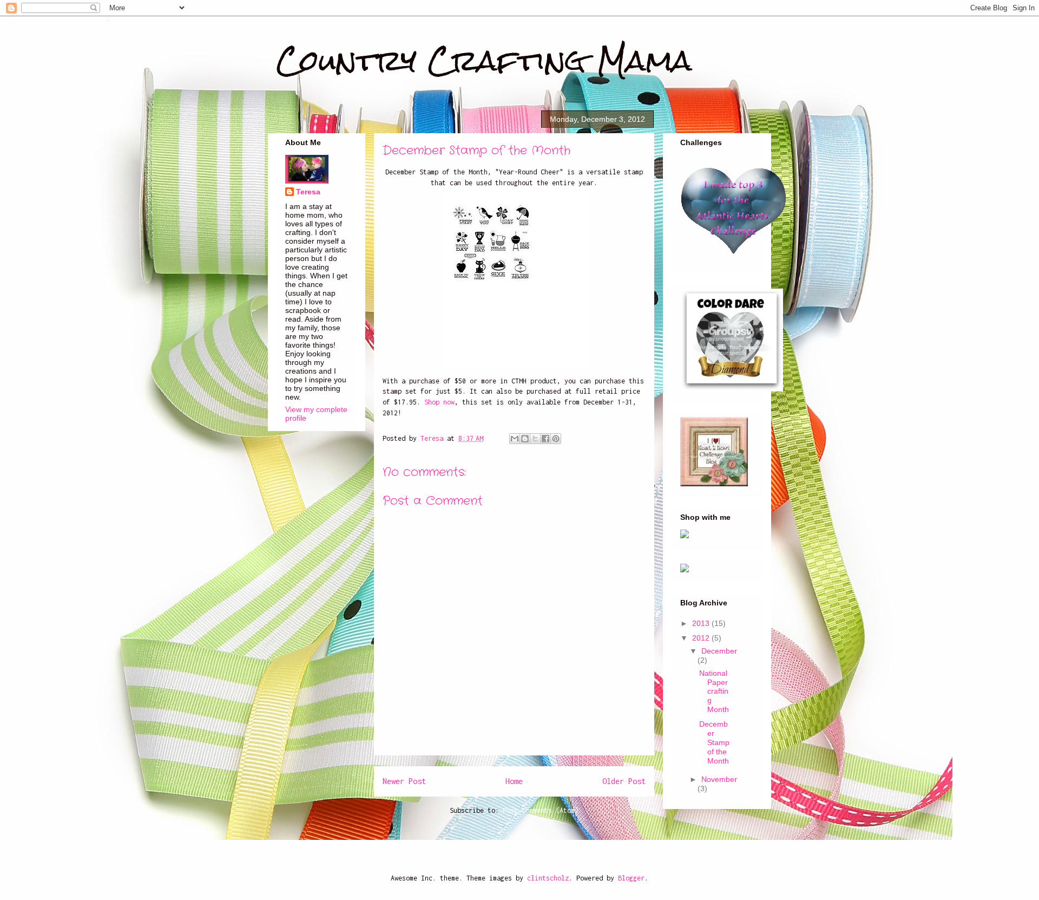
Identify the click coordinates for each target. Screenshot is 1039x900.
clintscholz (548, 878)
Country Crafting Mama (484, 60)
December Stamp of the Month (714, 742)
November (719, 779)
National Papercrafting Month (714, 691)
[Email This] (514, 438)
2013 (702, 623)
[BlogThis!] (525, 438)
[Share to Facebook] (545, 438)
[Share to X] (535, 438)
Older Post (624, 781)
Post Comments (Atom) (540, 810)
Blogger (631, 878)
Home (514, 781)
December (719, 651)
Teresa (308, 191)
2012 (702, 638)
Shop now (439, 402)
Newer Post (404, 781)
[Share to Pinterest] (555, 438)
